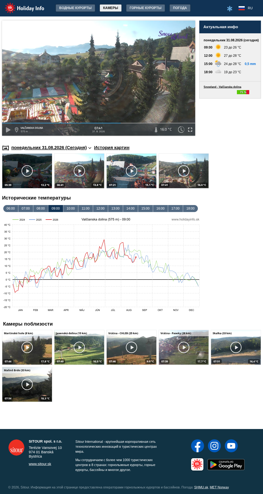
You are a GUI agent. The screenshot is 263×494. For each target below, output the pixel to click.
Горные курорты (145, 8)
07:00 (26, 208)
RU (250, 8)
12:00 (100, 208)
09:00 (56, 208)
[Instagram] (214, 446)
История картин (111, 147)
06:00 (11, 208)
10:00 (71, 208)
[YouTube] (231, 446)
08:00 (41, 208)
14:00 (130, 208)
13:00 (115, 208)
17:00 (175, 208)
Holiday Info (20, 5)
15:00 (145, 208)
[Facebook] (197, 446)
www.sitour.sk (40, 464)
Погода (180, 8)
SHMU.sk (201, 487)
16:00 (160, 208)
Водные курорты (75, 8)
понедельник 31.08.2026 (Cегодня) (49, 147)
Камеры (110, 8)
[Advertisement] (230, 118)
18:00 (190, 208)
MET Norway (219, 487)
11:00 (86, 208)
